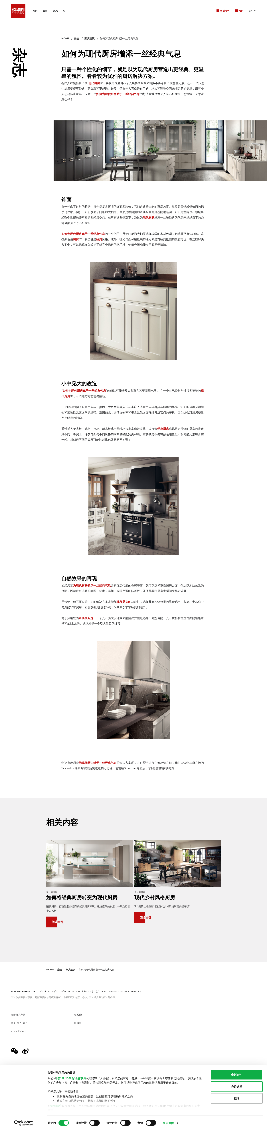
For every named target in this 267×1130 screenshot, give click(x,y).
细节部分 (56, 1105)
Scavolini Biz (18, 1031)
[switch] (94, 1123)
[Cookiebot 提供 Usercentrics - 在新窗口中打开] (23, 1123)
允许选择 (236, 1086)
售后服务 (225, 10)
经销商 (77, 1023)
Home (65, 38)
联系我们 (79, 1014)
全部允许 (236, 1074)
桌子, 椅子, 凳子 (19, 1023)
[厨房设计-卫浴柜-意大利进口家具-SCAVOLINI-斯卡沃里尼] (18, 11)
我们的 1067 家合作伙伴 (71, 1078)
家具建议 (89, 38)
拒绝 (236, 1098)
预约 (241, 10)
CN (250, 10)
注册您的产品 (18, 1014)
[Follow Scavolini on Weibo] (25, 1051)
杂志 (55, 10)
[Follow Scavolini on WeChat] (14, 1051)
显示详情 (168, 1122)
